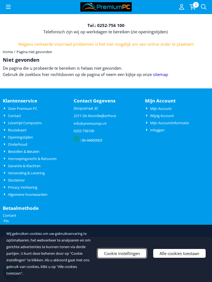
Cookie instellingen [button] (122, 253)
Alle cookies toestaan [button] (179, 253)
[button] (8, 7)
